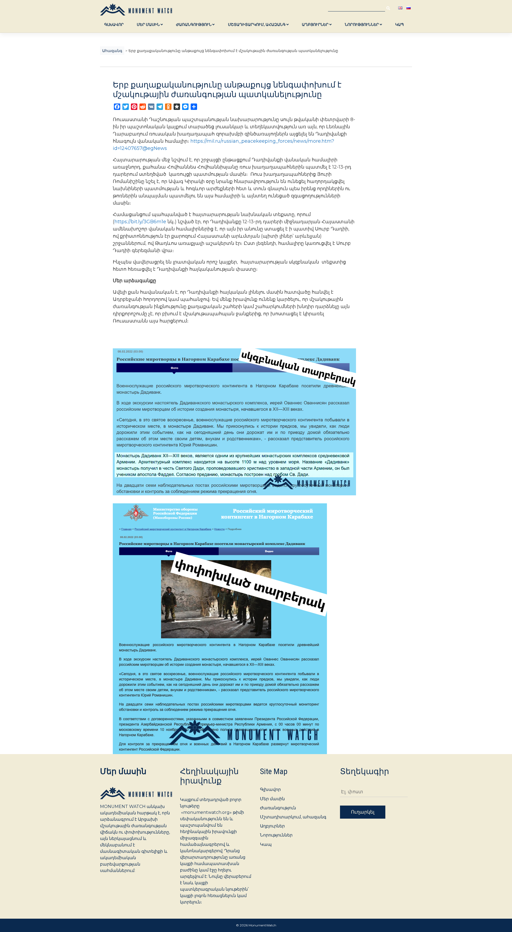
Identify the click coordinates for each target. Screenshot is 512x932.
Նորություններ (362, 24)
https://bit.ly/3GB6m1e (140, 222)
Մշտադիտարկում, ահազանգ (257, 24)
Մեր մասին (149, 24)
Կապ (399, 24)
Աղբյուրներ (315, 24)
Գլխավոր (114, 24)
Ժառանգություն (194, 24)
